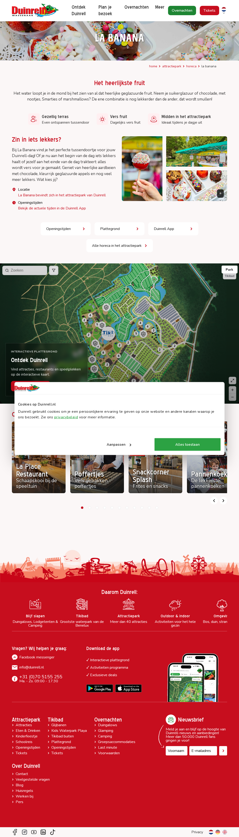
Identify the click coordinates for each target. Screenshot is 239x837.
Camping (105, 736)
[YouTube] (34, 832)
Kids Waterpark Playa (69, 730)
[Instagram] (24, 832)
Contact (22, 773)
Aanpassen (116, 444)
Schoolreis (24, 741)
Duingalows (107, 725)
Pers (19, 802)
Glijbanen (58, 725)
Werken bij (24, 796)
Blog (19, 785)
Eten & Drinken (28, 730)
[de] (217, 832)
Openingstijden (28, 747)
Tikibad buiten (62, 736)
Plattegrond (61, 741)
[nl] (211, 832)
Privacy (197, 832)
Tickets (21, 753)
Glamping (105, 730)
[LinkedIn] (43, 832)
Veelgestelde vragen (33, 779)
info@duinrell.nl (31, 667)
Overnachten (108, 720)
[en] (224, 832)
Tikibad (55, 720)
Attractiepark (171, 66)
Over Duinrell (26, 766)
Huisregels (24, 790)
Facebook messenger (36, 657)
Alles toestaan (187, 444)
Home (153, 66)
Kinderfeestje (27, 736)
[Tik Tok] (53, 832)
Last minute (107, 747)
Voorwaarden (109, 753)
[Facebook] (15, 832)
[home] (35, 11)
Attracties (24, 725)
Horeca (191, 66)
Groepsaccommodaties (116, 741)
